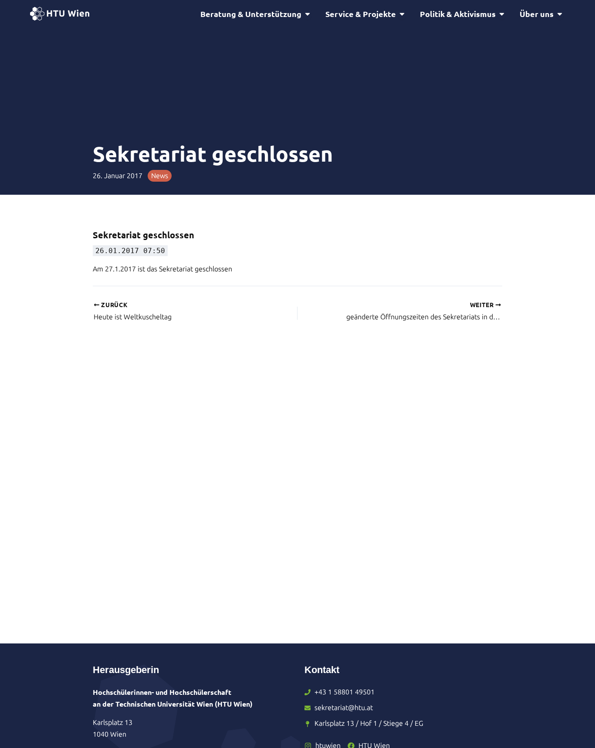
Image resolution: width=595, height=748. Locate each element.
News (159, 176)
